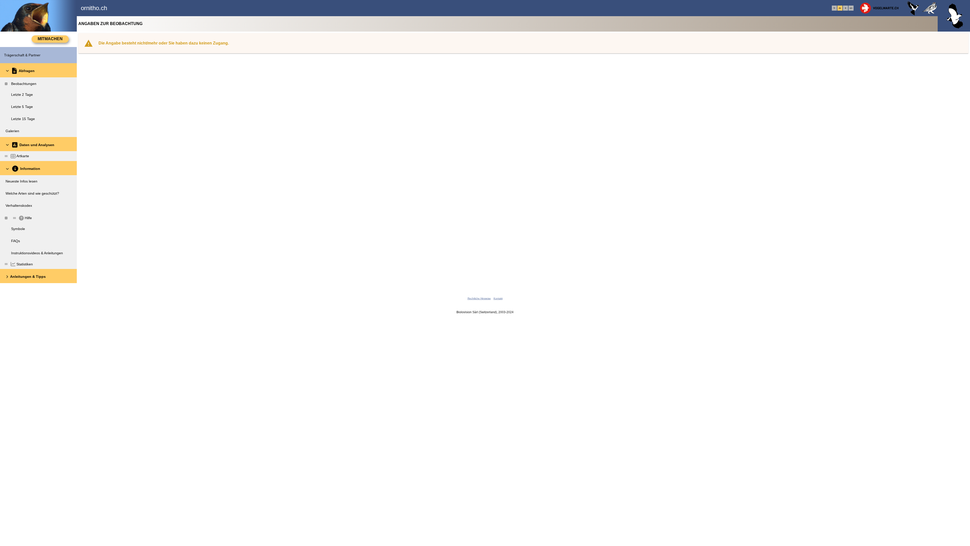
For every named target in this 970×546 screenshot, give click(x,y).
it (845, 8)
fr (834, 8)
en (851, 8)
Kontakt (498, 298)
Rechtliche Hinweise (479, 298)
